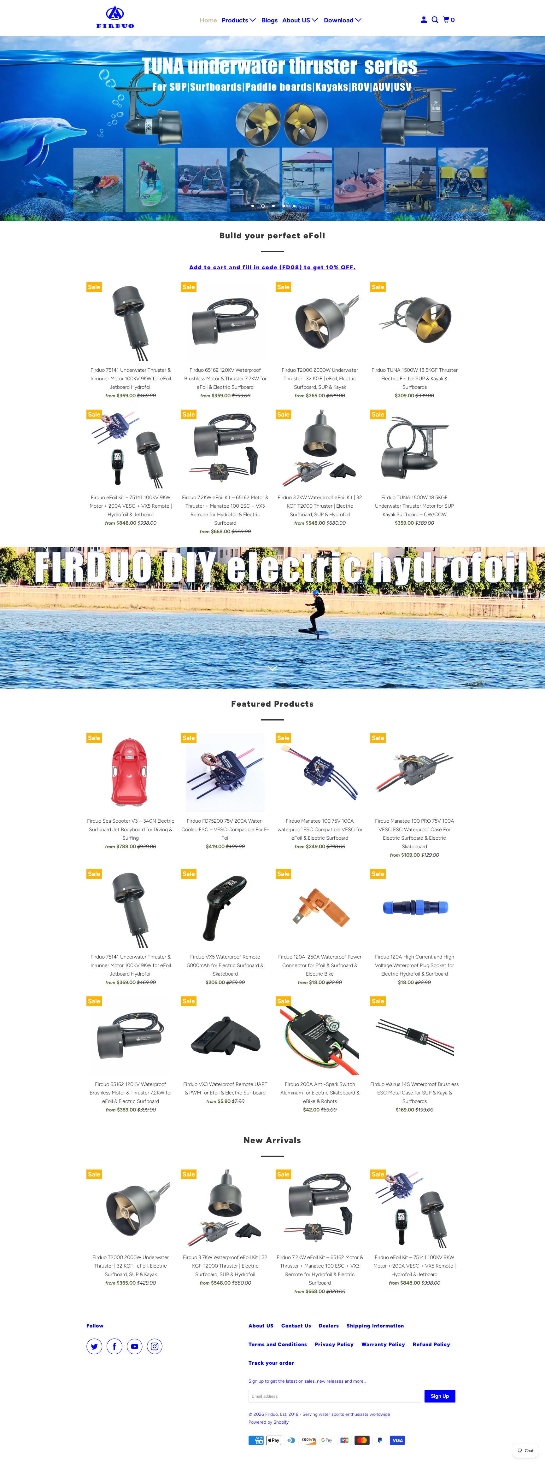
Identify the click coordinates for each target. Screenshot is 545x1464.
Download (339, 20)
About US (297, 20)
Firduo (271, 1414)
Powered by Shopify (269, 1422)
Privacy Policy (334, 1344)
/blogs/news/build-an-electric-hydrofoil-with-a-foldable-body (272, 618)
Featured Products (272, 704)
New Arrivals (272, 1140)
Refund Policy (431, 1344)
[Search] (436, 19)
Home (208, 20)
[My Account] (424, 19)
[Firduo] (114, 18)
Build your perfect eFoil (272, 235)
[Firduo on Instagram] (156, 1346)
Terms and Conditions (278, 1344)
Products (235, 20)
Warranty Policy (383, 1344)
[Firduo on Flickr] (168, 1346)
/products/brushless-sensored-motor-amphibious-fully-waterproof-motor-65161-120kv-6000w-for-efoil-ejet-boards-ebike (272, 128)
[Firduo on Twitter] (95, 1346)
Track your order (271, 1363)
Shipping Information (375, 1326)
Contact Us (296, 1326)
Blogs (270, 20)
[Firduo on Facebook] (116, 1346)
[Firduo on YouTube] (136, 1346)
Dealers (329, 1326)
